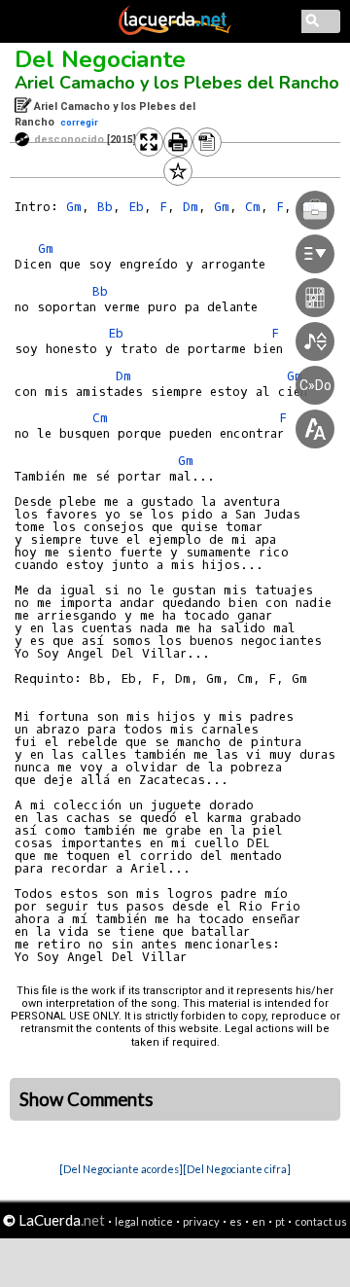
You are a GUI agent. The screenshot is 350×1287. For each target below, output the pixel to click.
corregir (79, 122)
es (235, 1221)
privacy (201, 1221)
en (258, 1221)
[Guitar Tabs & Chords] (175, 31)
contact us (321, 1221)
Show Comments (86, 1099)
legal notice (144, 1221)
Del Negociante (100, 59)
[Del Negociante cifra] (237, 1168)
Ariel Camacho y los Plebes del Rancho (177, 82)
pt (280, 1221)
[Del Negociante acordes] (121, 1168)
